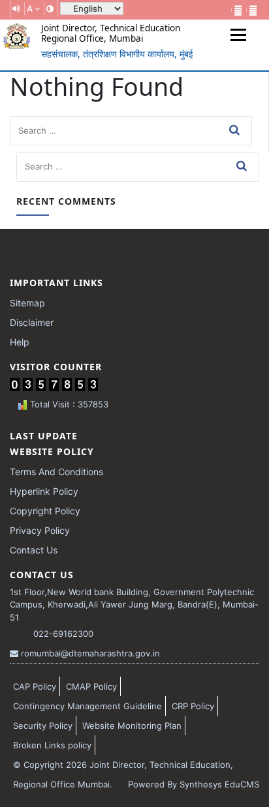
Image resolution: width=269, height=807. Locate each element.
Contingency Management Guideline (87, 706)
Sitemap (27, 302)
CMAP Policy (91, 686)
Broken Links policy (52, 745)
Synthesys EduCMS (219, 784)
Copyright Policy (45, 510)
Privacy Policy (40, 530)
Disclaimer (32, 322)
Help (19, 341)
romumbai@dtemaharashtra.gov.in (89, 653)
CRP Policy (193, 706)
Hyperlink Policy (44, 491)
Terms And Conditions (56, 471)
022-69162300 (62, 633)
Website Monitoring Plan (132, 725)
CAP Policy (34, 686)
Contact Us (33, 549)
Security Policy (42, 725)
